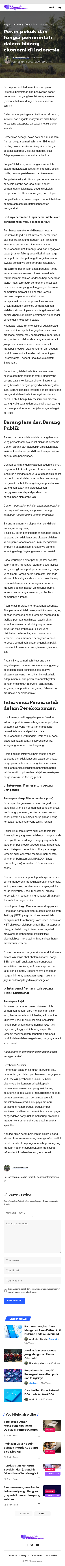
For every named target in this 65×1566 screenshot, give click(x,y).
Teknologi (52, 1473)
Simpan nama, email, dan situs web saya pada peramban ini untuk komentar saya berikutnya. (34, 1290)
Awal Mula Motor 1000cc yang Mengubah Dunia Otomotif (40, 1354)
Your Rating (11, 1213)
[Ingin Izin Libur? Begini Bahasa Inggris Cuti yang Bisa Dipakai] (52, 1447)
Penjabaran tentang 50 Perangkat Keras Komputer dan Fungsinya (41, 1374)
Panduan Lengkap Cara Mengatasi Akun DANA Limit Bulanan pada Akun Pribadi (42, 1330)
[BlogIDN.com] (16, 7)
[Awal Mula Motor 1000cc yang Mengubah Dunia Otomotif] (13, 1355)
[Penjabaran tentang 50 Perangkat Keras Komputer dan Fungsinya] (13, 1375)
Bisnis (43, 1339)
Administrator (21, 57)
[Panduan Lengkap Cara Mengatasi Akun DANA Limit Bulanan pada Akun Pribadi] (13, 1331)
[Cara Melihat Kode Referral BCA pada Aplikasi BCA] (13, 1395)
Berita (50, 1430)
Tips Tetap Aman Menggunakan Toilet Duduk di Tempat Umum (21, 1425)
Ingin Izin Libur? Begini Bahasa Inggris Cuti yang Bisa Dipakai (21, 1447)
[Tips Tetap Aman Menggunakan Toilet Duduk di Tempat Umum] (52, 1425)
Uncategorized (37, 1363)
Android (33, 1339)
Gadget (53, 1339)
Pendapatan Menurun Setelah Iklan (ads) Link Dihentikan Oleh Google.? (21, 1469)
